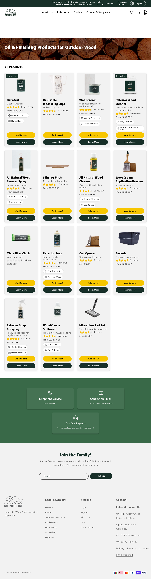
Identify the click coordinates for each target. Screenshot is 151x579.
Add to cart (21, 135)
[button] (132, 12)
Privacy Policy (51, 527)
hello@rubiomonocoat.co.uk (132, 549)
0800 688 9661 (124, 555)
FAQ (83, 522)
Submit (101, 476)
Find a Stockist (87, 527)
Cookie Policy (51, 522)
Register (84, 512)
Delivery (49, 507)
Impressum (50, 537)
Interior (46, 12)
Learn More (21, 142)
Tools (76, 12)
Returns (48, 512)
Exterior (62, 12)
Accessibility (50, 532)
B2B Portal (100, 3)
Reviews (110, 3)
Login (83, 507)
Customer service (122, 3)
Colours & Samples (97, 12)
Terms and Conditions (55, 517)
